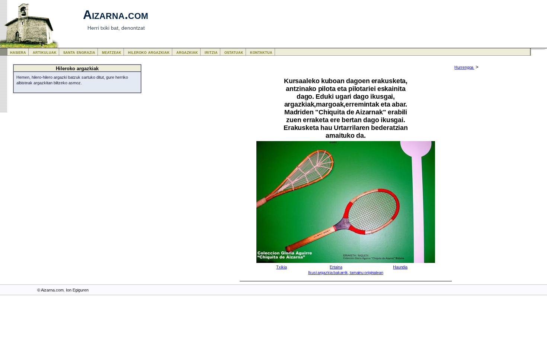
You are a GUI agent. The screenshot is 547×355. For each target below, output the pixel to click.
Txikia (281, 267)
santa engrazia (79, 52)
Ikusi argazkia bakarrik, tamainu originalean (345, 272)
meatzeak (111, 52)
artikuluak (45, 52)
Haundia (400, 267)
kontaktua (261, 52)
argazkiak (187, 52)
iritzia (211, 52)
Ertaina (336, 267)
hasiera (18, 52)
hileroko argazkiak (149, 52)
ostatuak (233, 52)
